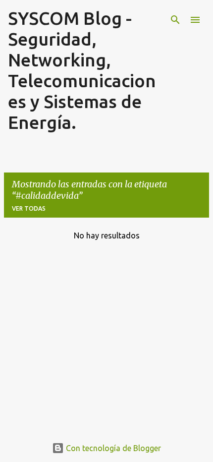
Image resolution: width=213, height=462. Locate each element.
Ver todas (29, 208)
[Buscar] (175, 20)
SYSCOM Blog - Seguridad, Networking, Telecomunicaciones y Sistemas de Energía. (82, 70)
